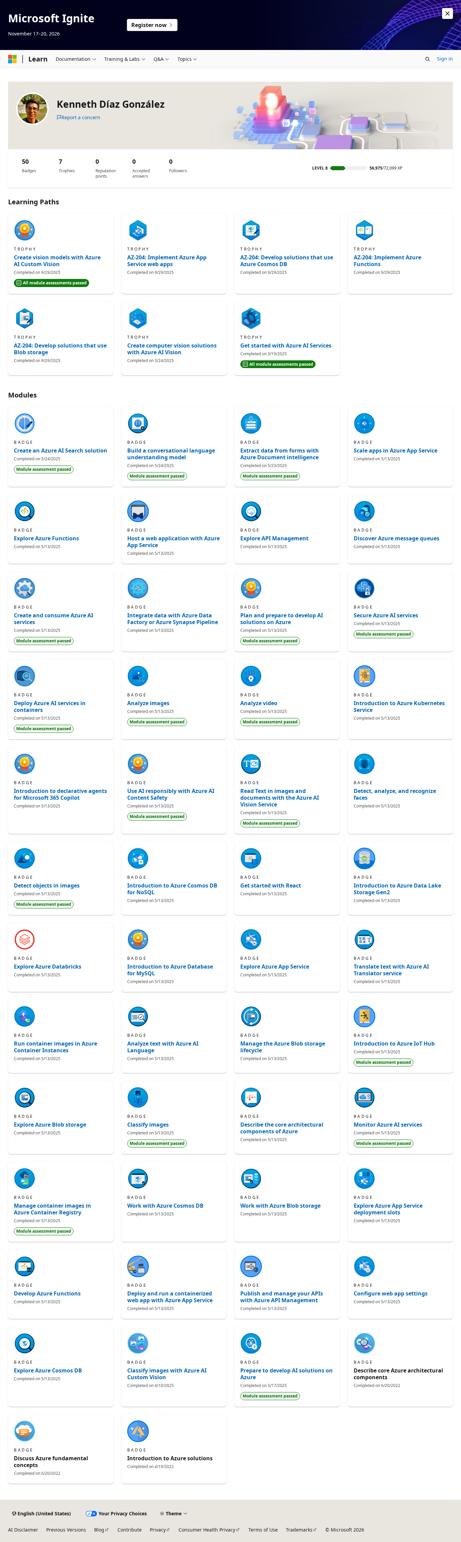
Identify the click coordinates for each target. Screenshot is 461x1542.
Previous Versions (66, 1529)
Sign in (445, 58)
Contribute (129, 1529)
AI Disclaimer (23, 1529)
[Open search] (427, 59)
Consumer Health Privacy (207, 1529)
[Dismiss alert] (447, 13)
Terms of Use (263, 1529)
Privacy (158, 1529)
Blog (99, 1529)
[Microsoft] (12, 59)
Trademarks (299, 1529)
